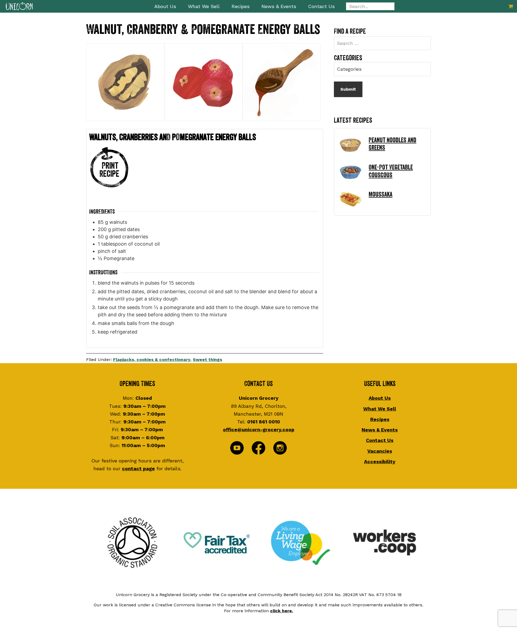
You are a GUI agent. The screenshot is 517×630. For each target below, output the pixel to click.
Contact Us (379, 440)
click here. (281, 610)
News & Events (380, 430)
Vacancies (379, 451)
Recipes (379, 419)
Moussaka (380, 194)
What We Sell (379, 409)
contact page (138, 468)
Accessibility (379, 461)
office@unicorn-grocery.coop (258, 429)
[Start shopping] (510, 6)
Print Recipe (109, 169)
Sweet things (207, 359)
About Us (380, 398)
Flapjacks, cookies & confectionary (151, 359)
